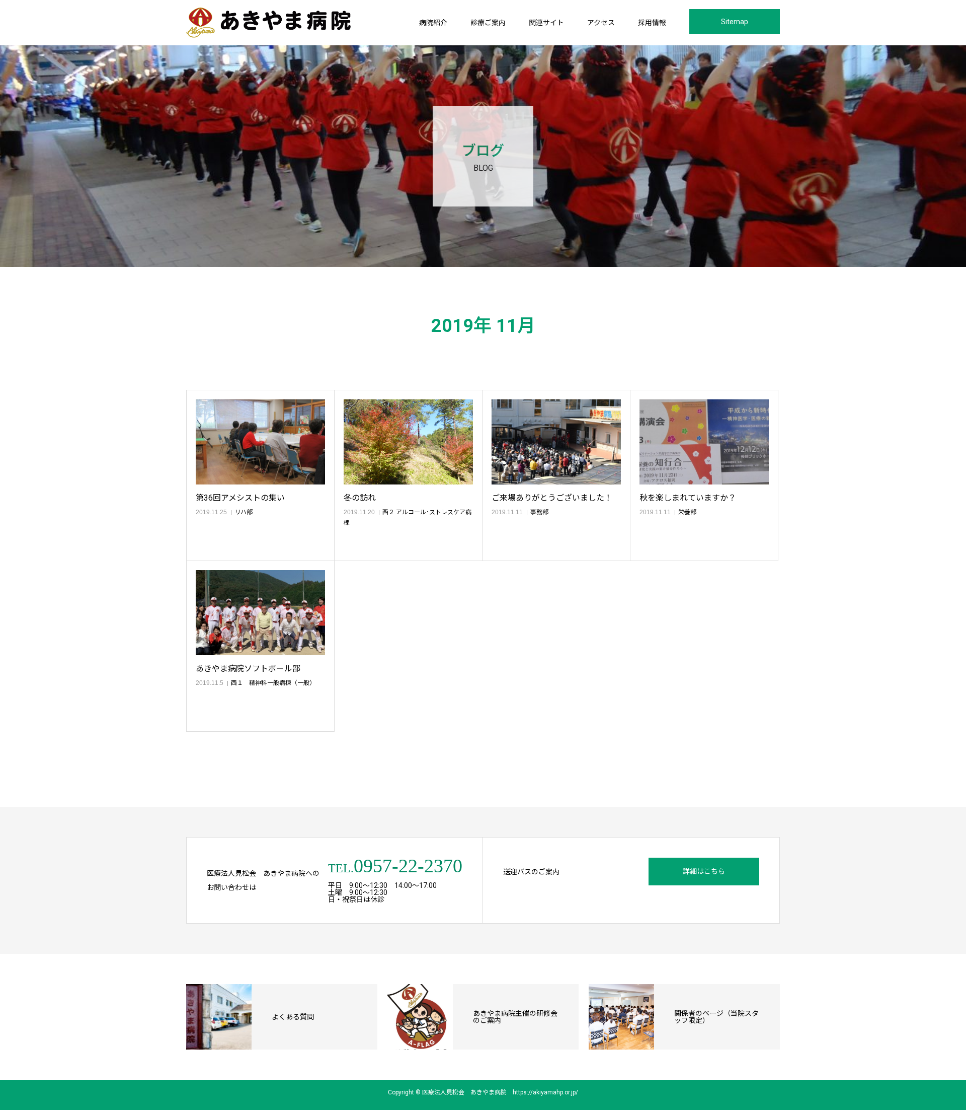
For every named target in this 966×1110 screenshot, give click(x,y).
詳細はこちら (704, 871)
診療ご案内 (488, 23)
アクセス (601, 23)
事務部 (539, 512)
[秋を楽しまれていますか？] (704, 441)
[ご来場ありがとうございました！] (556, 441)
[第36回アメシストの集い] (260, 441)
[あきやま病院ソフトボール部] (260, 612)
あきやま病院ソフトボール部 (248, 668)
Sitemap (734, 22)
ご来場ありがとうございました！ (552, 498)
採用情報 (652, 23)
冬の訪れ (360, 498)
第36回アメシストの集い (240, 498)
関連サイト (546, 23)
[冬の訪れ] (408, 441)
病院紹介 (433, 23)
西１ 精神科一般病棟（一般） (273, 682)
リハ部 (243, 512)
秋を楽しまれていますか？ (687, 498)
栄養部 (687, 512)
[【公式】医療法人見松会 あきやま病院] (268, 23)
